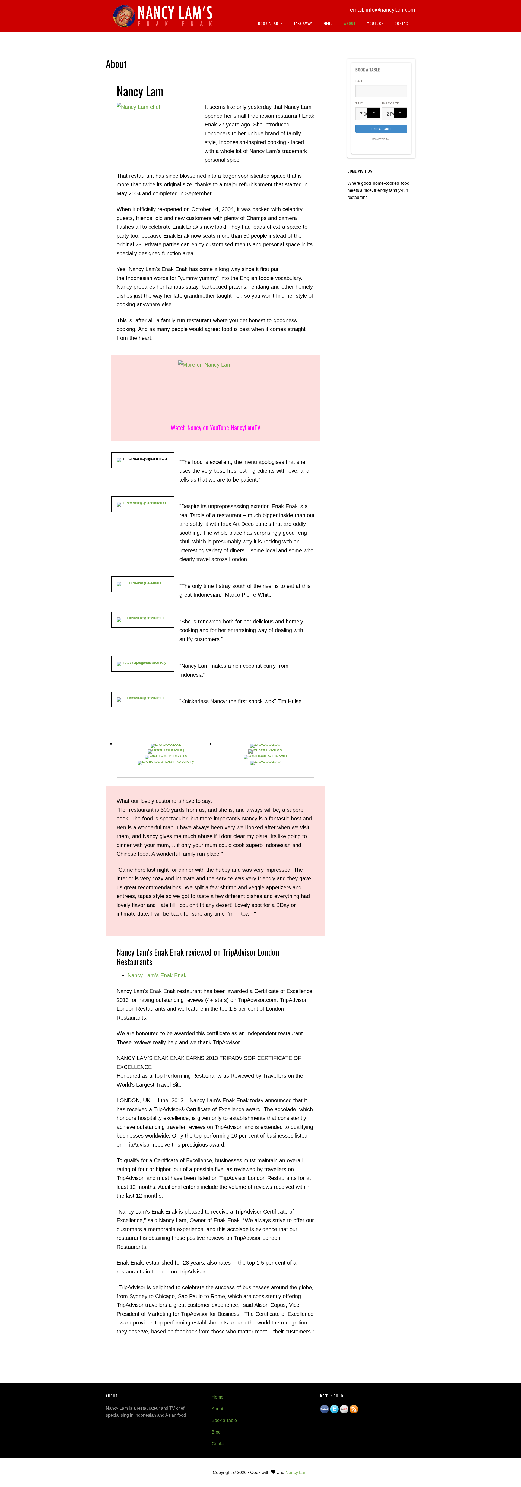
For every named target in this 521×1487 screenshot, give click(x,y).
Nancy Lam (296, 1472)
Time (359, 103)
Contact (219, 1443)
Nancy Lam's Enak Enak (163, 18)
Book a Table (224, 1420)
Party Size (390, 103)
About (217, 1408)
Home (217, 1397)
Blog (216, 1432)
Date (359, 81)
